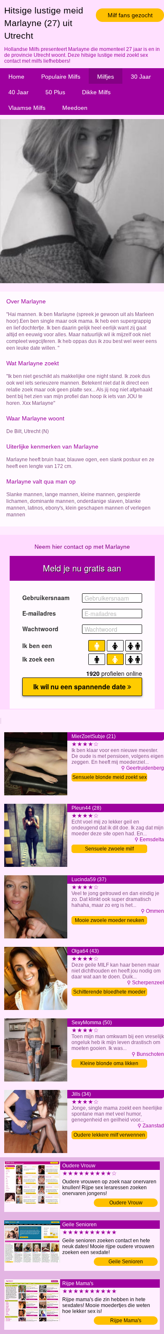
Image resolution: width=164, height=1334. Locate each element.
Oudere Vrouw (126, 1203)
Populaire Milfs (60, 76)
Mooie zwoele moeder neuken (109, 920)
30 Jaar (141, 76)
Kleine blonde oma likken (109, 1063)
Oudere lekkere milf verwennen (109, 1135)
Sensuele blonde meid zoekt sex (109, 777)
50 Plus (55, 92)
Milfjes (105, 76)
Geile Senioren (125, 1262)
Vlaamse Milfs (26, 107)
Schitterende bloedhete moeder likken (109, 992)
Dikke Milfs (96, 92)
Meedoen (74, 107)
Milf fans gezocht (130, 15)
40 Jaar (18, 92)
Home (16, 76)
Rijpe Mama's (125, 1320)
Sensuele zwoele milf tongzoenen (109, 849)
